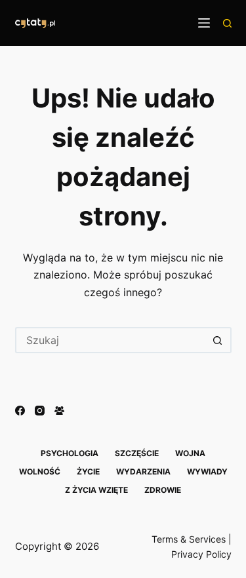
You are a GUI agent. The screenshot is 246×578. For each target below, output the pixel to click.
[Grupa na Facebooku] (59, 410)
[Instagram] (40, 410)
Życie (88, 471)
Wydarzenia (143, 471)
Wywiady (207, 471)
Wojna (190, 453)
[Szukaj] (227, 23)
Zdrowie (162, 490)
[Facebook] (20, 410)
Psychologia (69, 453)
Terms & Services (189, 539)
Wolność (39, 471)
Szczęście (137, 453)
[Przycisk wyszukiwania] (218, 340)
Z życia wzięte (96, 490)
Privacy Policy (201, 554)
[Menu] (204, 23)
